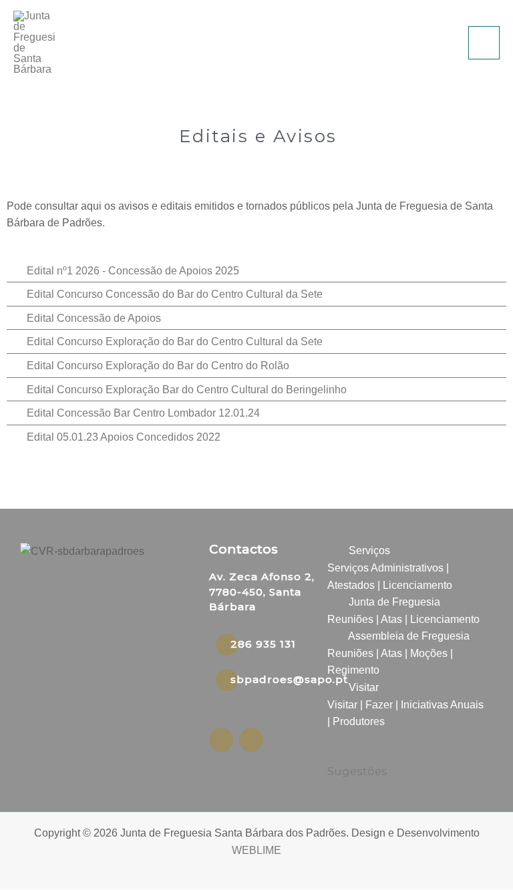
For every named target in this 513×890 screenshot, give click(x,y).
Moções (429, 653)
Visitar (364, 687)
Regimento (353, 670)
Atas (391, 619)
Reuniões (350, 619)
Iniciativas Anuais (442, 704)
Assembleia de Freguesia (409, 636)
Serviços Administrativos (385, 568)
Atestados (351, 585)
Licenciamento (417, 585)
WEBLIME (256, 850)
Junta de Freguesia (394, 602)
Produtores (359, 721)
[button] (406, 551)
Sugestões (357, 771)
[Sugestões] (335, 752)
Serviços (369, 550)
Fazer (379, 704)
